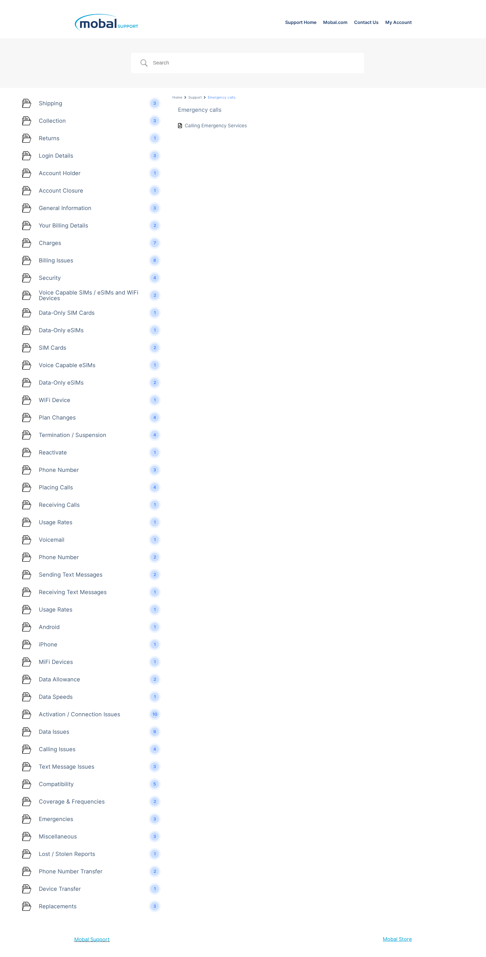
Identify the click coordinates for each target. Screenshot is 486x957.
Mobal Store (397, 939)
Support (195, 97)
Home (177, 97)
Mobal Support (92, 939)
